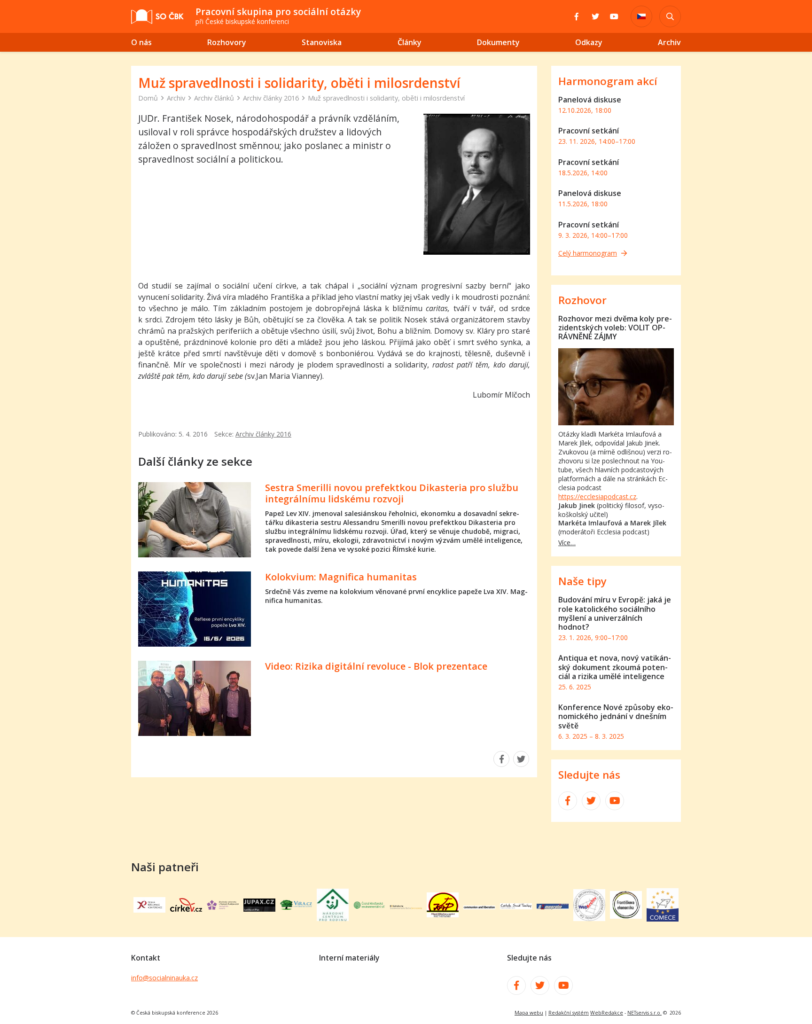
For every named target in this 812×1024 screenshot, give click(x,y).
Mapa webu (529, 1012)
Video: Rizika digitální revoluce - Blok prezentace (376, 666)
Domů (148, 98)
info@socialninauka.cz (164, 977)
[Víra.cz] (296, 907)
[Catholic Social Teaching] (516, 906)
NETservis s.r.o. (644, 1012)
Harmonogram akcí (607, 81)
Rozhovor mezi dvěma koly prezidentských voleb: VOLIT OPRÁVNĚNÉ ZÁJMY (615, 327)
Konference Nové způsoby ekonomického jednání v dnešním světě (615, 716)
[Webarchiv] (589, 918)
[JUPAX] (259, 909)
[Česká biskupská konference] (149, 910)
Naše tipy (582, 581)
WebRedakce (606, 1012)
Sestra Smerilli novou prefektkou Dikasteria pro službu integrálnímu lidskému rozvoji (391, 493)
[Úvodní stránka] (157, 16)
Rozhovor (582, 300)
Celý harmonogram (587, 253)
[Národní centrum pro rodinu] (333, 918)
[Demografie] (553, 906)
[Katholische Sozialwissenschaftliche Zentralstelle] (406, 906)
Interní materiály (349, 958)
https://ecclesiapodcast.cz (597, 496)
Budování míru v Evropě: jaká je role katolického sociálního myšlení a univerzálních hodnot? (614, 613)
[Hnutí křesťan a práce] (443, 914)
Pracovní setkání (588, 130)
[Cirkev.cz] (186, 909)
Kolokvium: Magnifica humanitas (341, 577)
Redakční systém (568, 1012)
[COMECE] (663, 919)
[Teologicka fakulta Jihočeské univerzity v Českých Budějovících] (223, 907)
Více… (567, 542)
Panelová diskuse (589, 99)
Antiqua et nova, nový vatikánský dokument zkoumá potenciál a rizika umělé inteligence (614, 667)
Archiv (176, 98)
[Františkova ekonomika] (626, 916)
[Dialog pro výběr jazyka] (641, 16)
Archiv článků (214, 98)
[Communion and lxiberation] (479, 906)
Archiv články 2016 (271, 98)
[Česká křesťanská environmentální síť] (369, 906)
